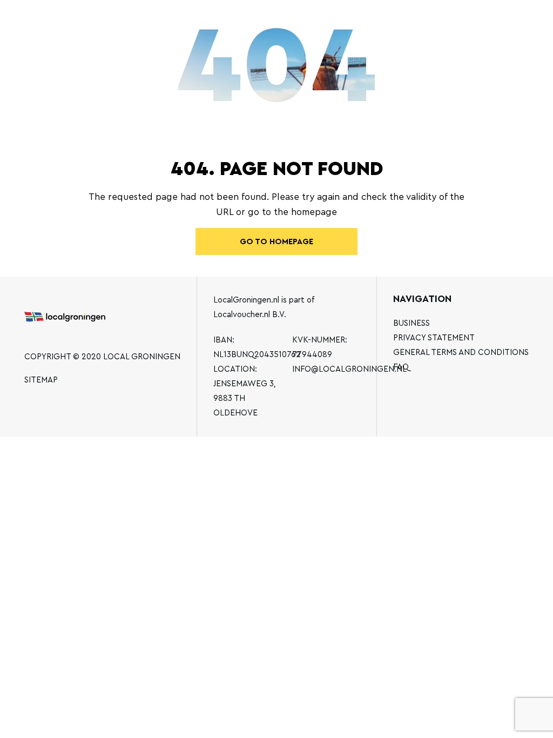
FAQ (401, 367)
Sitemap (41, 380)
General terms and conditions (461, 352)
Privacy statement (434, 338)
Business (411, 323)
